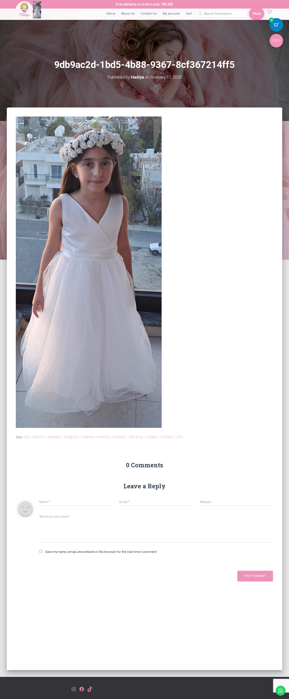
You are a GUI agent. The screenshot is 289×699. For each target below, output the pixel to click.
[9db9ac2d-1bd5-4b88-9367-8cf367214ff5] (89, 272)
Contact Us (149, 13)
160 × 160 (144, 437)
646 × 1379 (175, 437)
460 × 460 (95, 437)
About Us (128, 13)
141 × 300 (46, 437)
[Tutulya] (28, 14)
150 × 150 (30, 437)
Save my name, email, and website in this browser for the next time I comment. (101, 552)
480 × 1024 (62, 437)
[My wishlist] (269, 13)
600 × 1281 (127, 437)
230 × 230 (111, 437)
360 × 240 (79, 437)
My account (171, 13)
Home (111, 13)
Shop (257, 13)
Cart (189, 13)
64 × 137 (159, 437)
